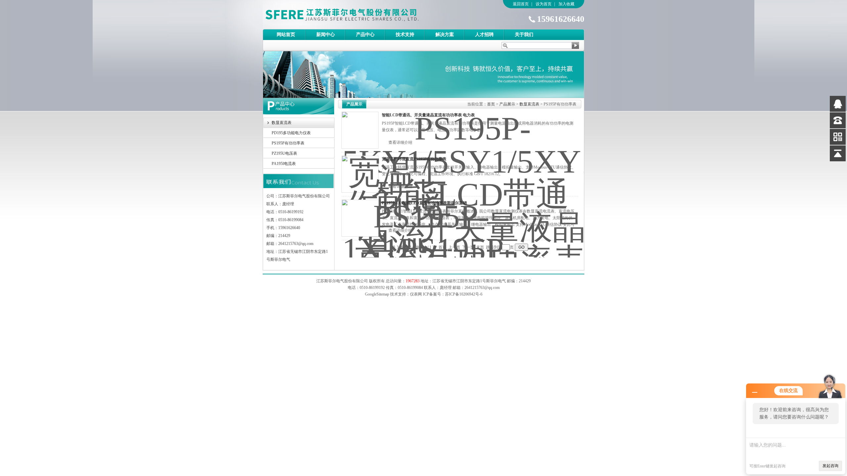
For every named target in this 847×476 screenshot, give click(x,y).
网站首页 (286, 34)
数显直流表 (281, 122)
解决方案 (444, 34)
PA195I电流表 (284, 163)
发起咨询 (830, 465)
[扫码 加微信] (838, 137)
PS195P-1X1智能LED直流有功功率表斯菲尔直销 (424, 203)
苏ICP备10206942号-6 (463, 294)
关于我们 (524, 34)
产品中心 (365, 34)
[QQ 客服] (838, 104)
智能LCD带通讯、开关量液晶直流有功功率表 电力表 (428, 115)
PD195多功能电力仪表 (291, 133)
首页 (491, 104)
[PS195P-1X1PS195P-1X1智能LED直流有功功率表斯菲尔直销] (360, 218)
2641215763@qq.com (482, 287)
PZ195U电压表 (284, 153)
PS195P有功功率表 (288, 143)
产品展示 (507, 104)
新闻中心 (325, 34)
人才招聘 (484, 34)
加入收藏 (566, 4)
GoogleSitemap (377, 294)
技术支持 (405, 34)
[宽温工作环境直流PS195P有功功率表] (360, 174)
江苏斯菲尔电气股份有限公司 (354, 14)
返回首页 (521, 4)
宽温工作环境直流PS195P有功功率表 (414, 159)
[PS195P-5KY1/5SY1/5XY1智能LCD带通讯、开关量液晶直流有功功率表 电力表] (360, 130)
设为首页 (544, 4)
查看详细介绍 (400, 142)
